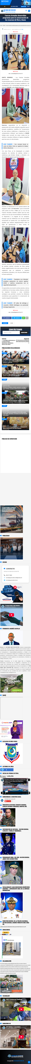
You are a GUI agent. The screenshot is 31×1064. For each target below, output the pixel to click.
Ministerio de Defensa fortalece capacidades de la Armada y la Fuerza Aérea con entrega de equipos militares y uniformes (14, 361)
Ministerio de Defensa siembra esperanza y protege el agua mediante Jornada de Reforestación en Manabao (14, 388)
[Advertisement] (5, 479)
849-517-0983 (9, 575)
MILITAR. (11, 323)
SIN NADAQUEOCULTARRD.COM (19, 1061)
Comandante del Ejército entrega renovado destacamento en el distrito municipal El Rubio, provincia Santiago (15, 401)
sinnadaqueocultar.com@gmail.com (14, 577)
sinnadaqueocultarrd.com (12, 580)
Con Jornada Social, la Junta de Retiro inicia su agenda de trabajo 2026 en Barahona (15, 146)
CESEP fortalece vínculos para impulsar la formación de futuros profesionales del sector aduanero (15, 427)
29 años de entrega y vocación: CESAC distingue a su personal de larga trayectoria (15, 305)
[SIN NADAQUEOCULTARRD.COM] (15, 1058)
